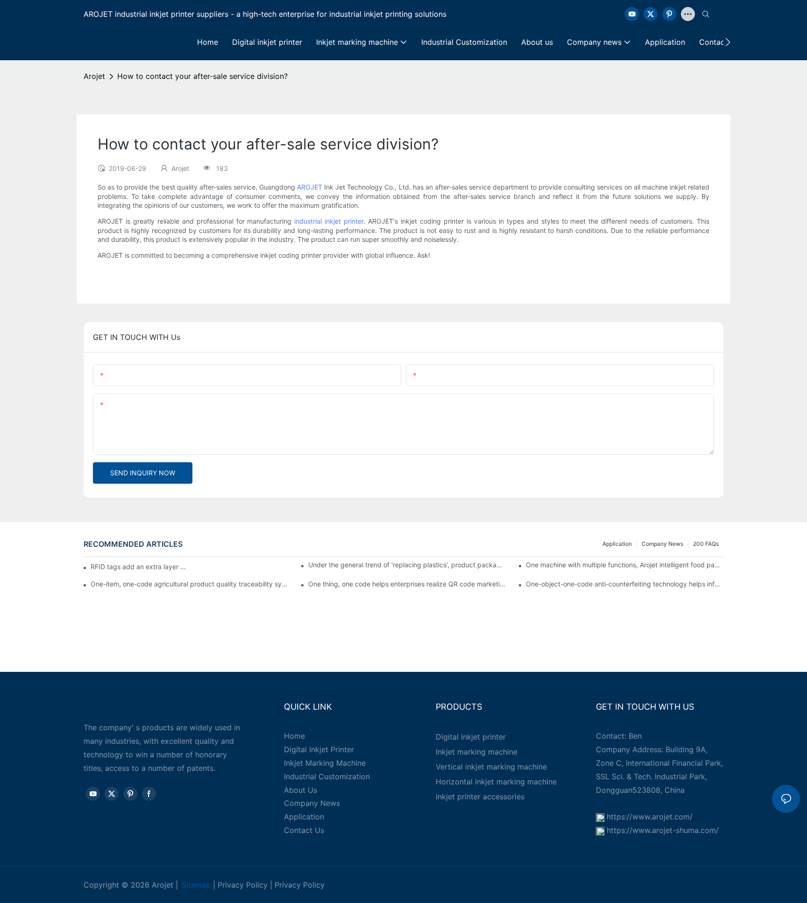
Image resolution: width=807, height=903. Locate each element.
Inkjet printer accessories (480, 796)
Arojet (94, 76)
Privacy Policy (243, 884)
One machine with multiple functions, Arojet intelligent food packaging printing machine (624, 565)
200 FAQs (706, 543)
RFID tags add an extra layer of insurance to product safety (138, 567)
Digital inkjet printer (471, 736)
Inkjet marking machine (476, 751)
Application (617, 543)
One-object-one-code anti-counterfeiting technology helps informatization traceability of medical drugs (624, 584)
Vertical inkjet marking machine (491, 766)
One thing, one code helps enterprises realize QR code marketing (407, 584)
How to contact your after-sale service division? (202, 76)
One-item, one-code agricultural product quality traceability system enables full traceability (189, 584)
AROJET (309, 187)
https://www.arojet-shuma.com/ (663, 830)
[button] (727, 42)
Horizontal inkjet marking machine (496, 781)
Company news (662, 543)
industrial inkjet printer (328, 221)
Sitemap (196, 884)
